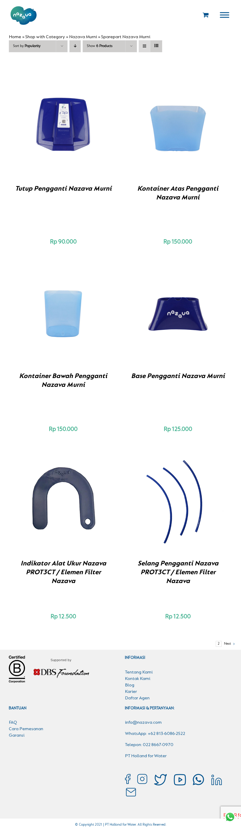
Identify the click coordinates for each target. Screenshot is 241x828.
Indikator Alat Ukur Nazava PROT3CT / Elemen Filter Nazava (63, 572)
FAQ (13, 722)
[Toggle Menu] (224, 15)
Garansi (16, 735)
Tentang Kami (139, 672)
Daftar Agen (137, 698)
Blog (129, 685)
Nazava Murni (83, 37)
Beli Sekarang (51, 125)
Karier (131, 691)
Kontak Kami (137, 678)
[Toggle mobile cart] (206, 15)
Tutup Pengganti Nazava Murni (63, 188)
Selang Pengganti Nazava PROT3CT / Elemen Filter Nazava (178, 572)
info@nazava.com (143, 722)
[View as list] (156, 46)
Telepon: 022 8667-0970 (149, 745)
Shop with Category (45, 37)
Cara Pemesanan (26, 729)
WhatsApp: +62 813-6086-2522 (155, 733)
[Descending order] (75, 46)
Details (84, 125)
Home (15, 37)
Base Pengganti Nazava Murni (178, 376)
